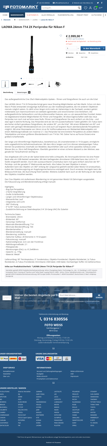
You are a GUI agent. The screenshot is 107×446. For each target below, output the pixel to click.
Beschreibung (8, 92)
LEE (55, 394)
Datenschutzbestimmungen (75, 301)
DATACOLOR (4, 425)
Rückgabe (40, 374)
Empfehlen (94, 53)
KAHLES (38, 412)
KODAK (38, 420)
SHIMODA (75, 412)
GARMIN (39, 392)
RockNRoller (76, 402)
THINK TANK (94, 405)
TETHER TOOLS (95, 402)
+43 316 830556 (44, 3)
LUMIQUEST (58, 402)
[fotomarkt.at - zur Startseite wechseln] (20, 7)
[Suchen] (79, 8)
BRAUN (2, 405)
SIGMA (74, 415)
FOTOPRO (21, 420)
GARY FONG (40, 394)
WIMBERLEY (94, 418)
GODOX (38, 397)
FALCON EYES (22, 410)
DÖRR (20, 397)
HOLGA (38, 405)
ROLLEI (74, 407)
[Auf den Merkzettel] (61, 36)
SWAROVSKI (94, 397)
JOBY (37, 410)
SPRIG (74, 425)
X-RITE (92, 420)
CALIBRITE (3, 410)
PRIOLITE (75, 394)
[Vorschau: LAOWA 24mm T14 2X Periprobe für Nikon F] (5, 84)
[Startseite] (15, 20)
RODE (74, 405)
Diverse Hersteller (24, 392)
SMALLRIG (75, 418)
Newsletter (7, 374)
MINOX (56, 407)
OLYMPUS (57, 418)
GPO (37, 399)
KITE (37, 418)
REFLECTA (75, 397)
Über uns (6, 376)
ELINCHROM (22, 402)
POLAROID (76, 392)
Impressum (74, 376)
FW (19, 425)
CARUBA (3, 420)
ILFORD (38, 407)
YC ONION (94, 423)
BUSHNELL (3, 407)
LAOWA (38, 425)
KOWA (38, 423)
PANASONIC (58, 420)
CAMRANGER (4, 415)
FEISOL (20, 412)
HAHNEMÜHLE (41, 402)
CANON (2, 418)
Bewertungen (23, 92)
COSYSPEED (4, 423)
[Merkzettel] (85, 8)
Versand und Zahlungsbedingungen (49, 371)
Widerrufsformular (77, 371)
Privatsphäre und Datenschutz (47, 379)
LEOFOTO (57, 399)
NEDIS (56, 410)
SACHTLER (75, 410)
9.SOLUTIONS (4, 392)
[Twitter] (98, 3)
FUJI (19, 423)
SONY (74, 423)
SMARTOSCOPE (77, 420)
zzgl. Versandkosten (78, 39)
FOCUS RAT (22, 415)
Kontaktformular (9, 371)
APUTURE (3, 397)
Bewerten (82, 53)
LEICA (56, 397)
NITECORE (57, 415)
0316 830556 (56, 319)
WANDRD (93, 415)
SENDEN (99, 297)
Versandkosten (49, 437)
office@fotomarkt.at (62, 3)
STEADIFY (93, 392)
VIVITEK (93, 412)
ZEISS (92, 425)
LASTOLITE (58, 392)
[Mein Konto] (90, 8)
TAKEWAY (93, 399)
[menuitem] (61, 8)
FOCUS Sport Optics (25, 418)
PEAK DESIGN (59, 423)
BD (1, 399)
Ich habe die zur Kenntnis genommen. (79, 301)
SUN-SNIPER (94, 394)
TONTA (92, 407)
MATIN (56, 405)
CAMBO (2, 412)
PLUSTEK (57, 425)
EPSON (20, 405)
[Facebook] (101, 3)
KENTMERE (40, 415)
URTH (92, 410)
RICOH (74, 399)
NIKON (56, 412)
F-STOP (20, 407)
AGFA (2, 394)
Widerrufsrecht (42, 376)
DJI (19, 394)
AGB (72, 374)
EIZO (19, 399)
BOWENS (3, 402)
